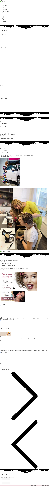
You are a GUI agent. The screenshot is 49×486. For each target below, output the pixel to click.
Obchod (3, 22)
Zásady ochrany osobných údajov (44, 485)
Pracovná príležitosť (4, 21)
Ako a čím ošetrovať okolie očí (5, 349)
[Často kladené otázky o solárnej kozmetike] (5, 335)
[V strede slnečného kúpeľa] (5, 327)
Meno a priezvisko (2, 477)
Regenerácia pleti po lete (4, 369)
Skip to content (2, 0)
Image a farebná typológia (3, 98)
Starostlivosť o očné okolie (5, 359)
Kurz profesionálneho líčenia (6, 20)
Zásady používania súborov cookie (35, 485)
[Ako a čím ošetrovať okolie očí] (5, 347)
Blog (3, 17)
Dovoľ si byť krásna (5, 15)
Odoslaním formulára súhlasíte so (10, 481)
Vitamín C (2, 317)
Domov (2, 14)
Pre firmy (4, 16)
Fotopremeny (2, 72)
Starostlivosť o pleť (3, 47)
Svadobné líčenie (2, 85)
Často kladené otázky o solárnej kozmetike (8, 336)
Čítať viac (1, 331)
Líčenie (2, 18)
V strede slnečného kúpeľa (5, 328)
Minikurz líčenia (5, 19)
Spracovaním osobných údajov (14, 481)
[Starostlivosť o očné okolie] (5, 358)
